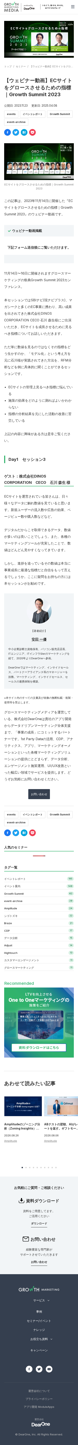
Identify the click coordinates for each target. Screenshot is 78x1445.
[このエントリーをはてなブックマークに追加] (24, 132)
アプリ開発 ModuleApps (39, 1406)
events (11, 114)
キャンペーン (39, 1350)
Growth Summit (60, 114)
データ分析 (11, 938)
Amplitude (10, 908)
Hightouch (10, 952)
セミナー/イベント (39, 1320)
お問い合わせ (39, 794)
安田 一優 (39, 639)
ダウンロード (39, 1223)
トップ (8, 66)
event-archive (16, 122)
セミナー (21, 66)
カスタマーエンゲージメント (21, 960)
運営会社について (39, 1391)
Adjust (8, 945)
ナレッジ (39, 1329)
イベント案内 (12, 886)
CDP (7, 930)
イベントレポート (33, 114)
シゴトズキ (11, 915)
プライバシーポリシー (39, 1398)
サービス (39, 1300)
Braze (8, 923)
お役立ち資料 (39, 1339)
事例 (39, 1311)
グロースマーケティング (19, 967)
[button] (22, 1167)
